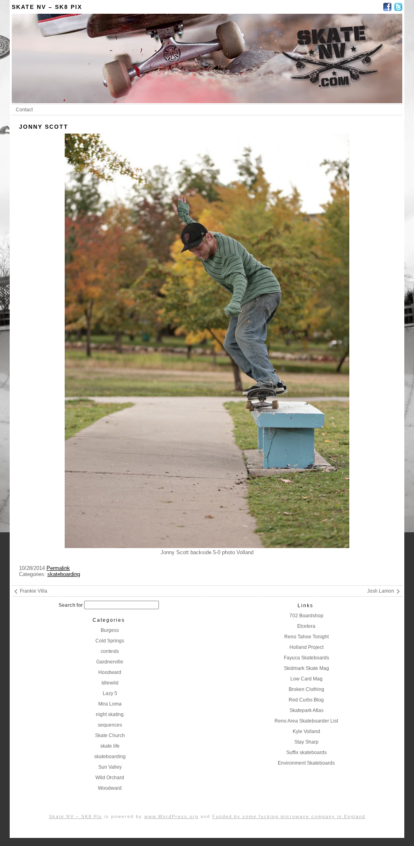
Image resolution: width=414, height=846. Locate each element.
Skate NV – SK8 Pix (47, 7)
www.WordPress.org (171, 816)
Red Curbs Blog (306, 700)
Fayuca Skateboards (306, 658)
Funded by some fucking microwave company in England (288, 816)
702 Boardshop (306, 616)
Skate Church (110, 735)
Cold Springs (109, 641)
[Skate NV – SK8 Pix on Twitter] (398, 7)
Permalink (58, 568)
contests (110, 651)
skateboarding (63, 574)
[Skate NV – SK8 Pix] (207, 101)
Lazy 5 (110, 693)
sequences (110, 725)
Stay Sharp (306, 742)
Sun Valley (110, 767)
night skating (110, 714)
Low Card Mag (306, 679)
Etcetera (306, 626)
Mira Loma (110, 704)
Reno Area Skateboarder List (306, 721)
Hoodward (109, 672)
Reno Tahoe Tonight (306, 637)
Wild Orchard (109, 777)
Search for (71, 605)
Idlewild (109, 683)
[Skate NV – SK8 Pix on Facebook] (387, 7)
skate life (110, 746)
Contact (24, 110)
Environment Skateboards (306, 763)
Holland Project (306, 647)
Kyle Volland (306, 731)
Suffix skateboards (306, 752)
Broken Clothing (306, 689)
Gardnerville (109, 662)
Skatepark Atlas (306, 710)
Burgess (110, 630)
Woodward (110, 788)
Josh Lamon (380, 591)
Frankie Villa (33, 591)
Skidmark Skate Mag (306, 668)
